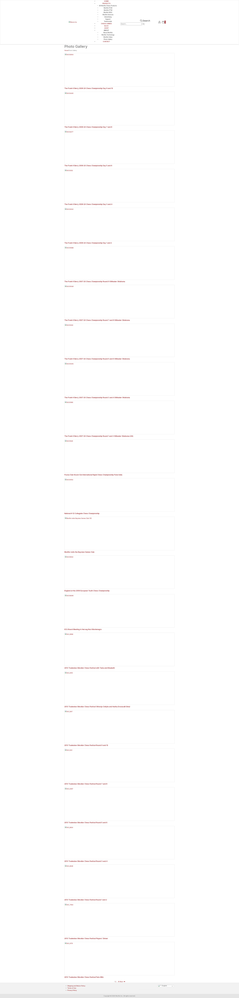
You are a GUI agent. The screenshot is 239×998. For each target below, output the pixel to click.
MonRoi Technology (107, 35)
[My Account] (159, 22)
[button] (145, 20)
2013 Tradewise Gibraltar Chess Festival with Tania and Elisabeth (89, 668)
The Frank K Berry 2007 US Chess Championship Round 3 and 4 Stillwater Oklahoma (97, 397)
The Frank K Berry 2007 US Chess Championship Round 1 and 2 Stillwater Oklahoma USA (98, 436)
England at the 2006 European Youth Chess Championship (87, 591)
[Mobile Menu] (65, 22)
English (164, 986)
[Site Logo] (73, 22)
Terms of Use (71, 988)
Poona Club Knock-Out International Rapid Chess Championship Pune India (93, 475)
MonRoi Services (108, 15)
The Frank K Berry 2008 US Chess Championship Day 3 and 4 (88, 204)
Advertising (108, 17)
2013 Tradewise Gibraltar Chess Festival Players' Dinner (86, 938)
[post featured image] (119, 69)
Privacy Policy (72, 990)
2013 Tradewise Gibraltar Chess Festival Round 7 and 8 (85, 784)
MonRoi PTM (108, 10)
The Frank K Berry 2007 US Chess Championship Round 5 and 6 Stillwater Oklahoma (97, 359)
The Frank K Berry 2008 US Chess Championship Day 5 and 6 (88, 166)
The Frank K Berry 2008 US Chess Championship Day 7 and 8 (88, 127)
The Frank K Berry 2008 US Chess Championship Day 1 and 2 (88, 243)
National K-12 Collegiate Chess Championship (81, 513)
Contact (106, 41)
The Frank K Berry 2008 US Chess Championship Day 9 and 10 (88, 88)
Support (107, 19)
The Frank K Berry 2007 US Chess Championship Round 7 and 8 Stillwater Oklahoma (97, 320)
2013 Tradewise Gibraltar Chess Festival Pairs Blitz (84, 977)
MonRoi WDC (108, 12)
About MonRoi (107, 32)
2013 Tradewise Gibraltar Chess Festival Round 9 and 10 (86, 745)
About (106, 30)
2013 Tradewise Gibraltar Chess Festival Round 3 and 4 (85, 861)
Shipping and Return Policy (76, 986)
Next (122, 981)
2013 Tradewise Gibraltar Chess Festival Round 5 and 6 (85, 823)
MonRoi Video (107, 37)
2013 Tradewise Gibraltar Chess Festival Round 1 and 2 (85, 900)
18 (118, 981)
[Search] (143, 24)
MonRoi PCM (108, 8)
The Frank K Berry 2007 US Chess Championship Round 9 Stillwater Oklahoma (94, 281)
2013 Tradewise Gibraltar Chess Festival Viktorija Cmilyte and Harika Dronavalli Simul (97, 707)
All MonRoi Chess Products (108, 6)
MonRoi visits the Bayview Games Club (79, 552)
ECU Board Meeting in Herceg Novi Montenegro (83, 629)
